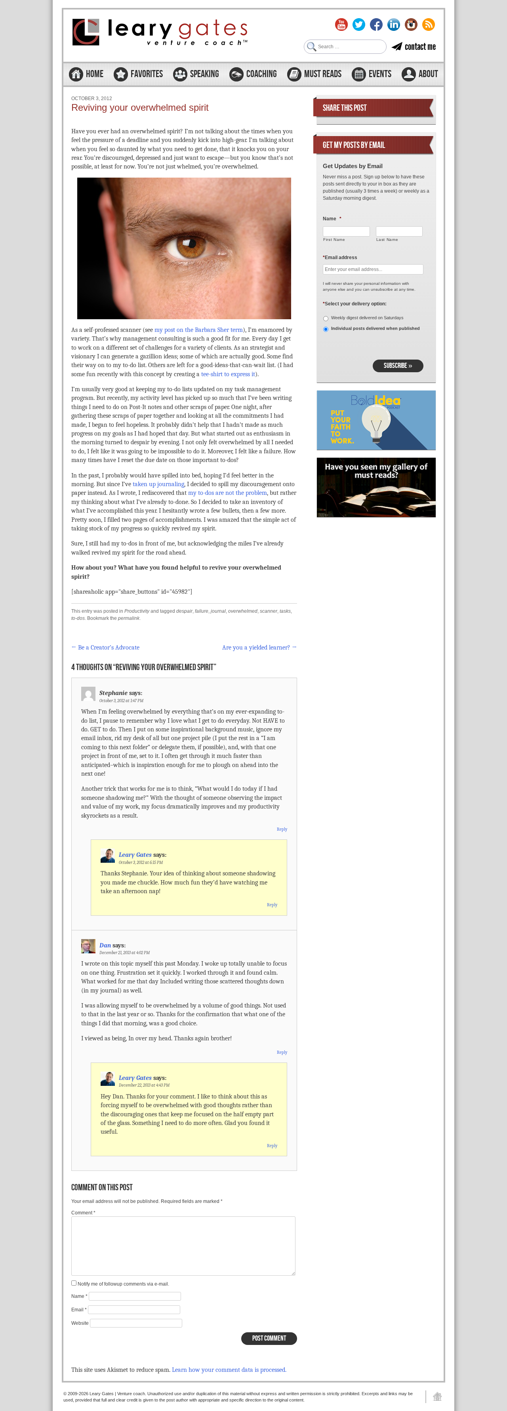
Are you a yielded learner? (259, 647)
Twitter (359, 24)
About (428, 74)
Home (94, 74)
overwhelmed (242, 611)
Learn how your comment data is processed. (229, 1369)
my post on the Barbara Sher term (198, 329)
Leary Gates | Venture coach (160, 33)
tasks (285, 611)
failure (201, 611)
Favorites (147, 74)
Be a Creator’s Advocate (105, 647)
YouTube (341, 24)
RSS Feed (428, 24)
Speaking (204, 74)
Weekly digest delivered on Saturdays (367, 317)
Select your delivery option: (355, 304)
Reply (282, 829)
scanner (268, 611)
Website (80, 1323)
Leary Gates (135, 854)
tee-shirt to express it (228, 374)
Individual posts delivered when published (375, 328)
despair (184, 611)
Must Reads (322, 74)
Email (79, 1310)
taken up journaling (158, 484)
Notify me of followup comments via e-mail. (123, 1284)
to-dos (78, 618)
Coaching (261, 74)
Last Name (387, 239)
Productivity (136, 611)
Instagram (411, 24)
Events (380, 74)
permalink (128, 618)
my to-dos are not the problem (227, 492)
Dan (105, 945)
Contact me (420, 46)
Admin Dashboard (434, 1396)
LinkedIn (394, 24)
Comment (83, 1213)
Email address (340, 257)
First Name (334, 239)
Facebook (376, 24)
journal (218, 611)
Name (79, 1296)
